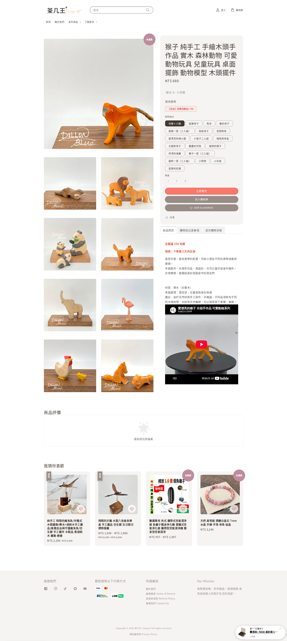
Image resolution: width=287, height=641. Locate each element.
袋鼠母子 (204, 131)
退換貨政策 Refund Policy (160, 598)
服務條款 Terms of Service (161, 593)
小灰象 (218, 161)
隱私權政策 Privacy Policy (143, 634)
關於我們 (59, 21)
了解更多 (89, 21)
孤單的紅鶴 (175, 168)
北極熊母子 (175, 146)
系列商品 (73, 21)
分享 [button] (172, 217)
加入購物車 (201, 199)
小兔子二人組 (201, 138)
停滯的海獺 (175, 153)
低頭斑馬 (222, 131)
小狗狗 (202, 161)
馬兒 (209, 123)
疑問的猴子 (215, 146)
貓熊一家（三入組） (180, 161)
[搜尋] (148, 10)
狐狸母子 (194, 123)
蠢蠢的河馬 (195, 146)
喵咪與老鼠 (223, 138)
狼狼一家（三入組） (180, 131)
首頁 (48, 21)
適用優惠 (170, 102)
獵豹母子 (224, 123)
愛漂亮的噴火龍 (177, 138)
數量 (167, 175)
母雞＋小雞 (175, 123)
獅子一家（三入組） (200, 153)
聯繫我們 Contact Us (157, 603)
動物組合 (169, 116)
